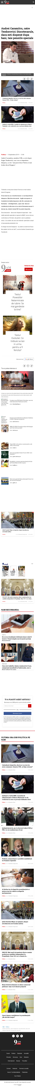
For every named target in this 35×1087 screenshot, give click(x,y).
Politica (3, 102)
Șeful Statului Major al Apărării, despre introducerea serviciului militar (15, 922)
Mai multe (29, 269)
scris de (22, 102)
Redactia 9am (29, 266)
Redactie (15, 1068)
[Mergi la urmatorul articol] (32, 7)
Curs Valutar (17, 1076)
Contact (9, 1068)
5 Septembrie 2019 (13, 154)
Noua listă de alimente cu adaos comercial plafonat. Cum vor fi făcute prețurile (16, 985)
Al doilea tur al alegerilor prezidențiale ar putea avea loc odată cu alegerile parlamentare (16, 891)
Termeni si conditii (23, 1068)
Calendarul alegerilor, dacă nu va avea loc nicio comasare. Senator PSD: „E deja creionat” (17, 766)
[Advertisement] (13, 411)
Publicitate (25, 1072)
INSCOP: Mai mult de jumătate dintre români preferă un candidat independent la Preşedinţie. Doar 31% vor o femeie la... (17, 599)
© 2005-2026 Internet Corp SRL (11, 1082)
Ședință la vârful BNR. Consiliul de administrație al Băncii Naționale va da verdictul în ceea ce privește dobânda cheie (16, 797)
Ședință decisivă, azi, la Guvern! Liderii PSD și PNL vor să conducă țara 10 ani (17, 829)
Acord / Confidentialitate (13, 1072)
